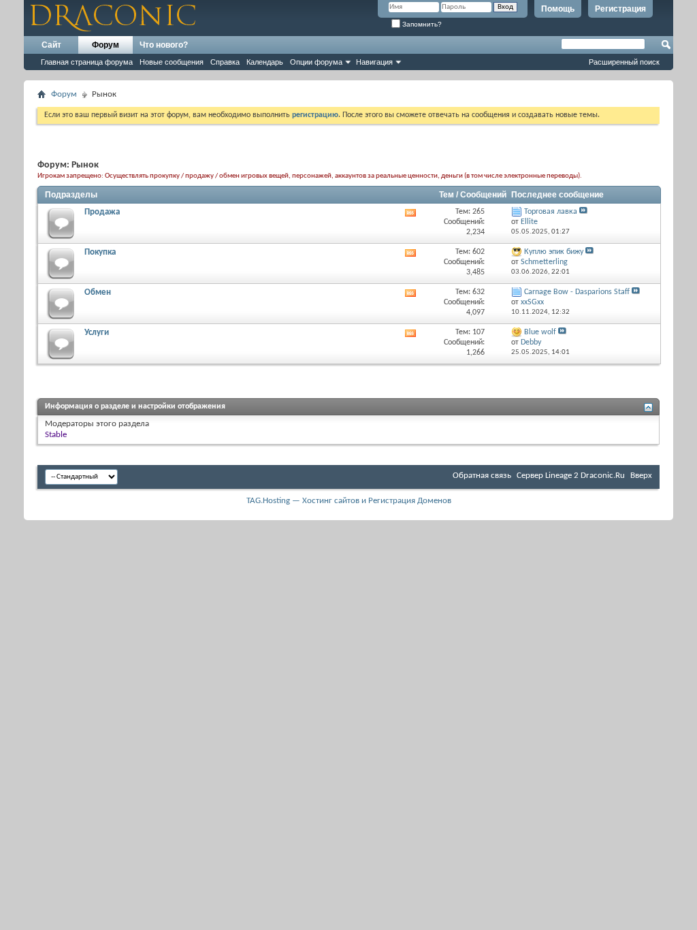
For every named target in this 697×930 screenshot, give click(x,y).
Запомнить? (421, 24)
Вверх (641, 475)
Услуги (96, 332)
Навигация (374, 62)
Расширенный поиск (624, 62)
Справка (225, 62)
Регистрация (620, 9)
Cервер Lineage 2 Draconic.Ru (571, 475)
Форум (105, 45)
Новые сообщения (172, 62)
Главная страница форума (87, 62)
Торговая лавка (550, 212)
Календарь (264, 62)
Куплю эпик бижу (553, 252)
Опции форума (316, 62)
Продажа (102, 212)
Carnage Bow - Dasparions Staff (577, 292)
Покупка (100, 252)
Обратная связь (482, 475)
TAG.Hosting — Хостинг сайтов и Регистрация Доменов (348, 500)
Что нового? (164, 45)
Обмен (97, 292)
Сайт (51, 45)
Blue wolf (540, 332)
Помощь (557, 9)
